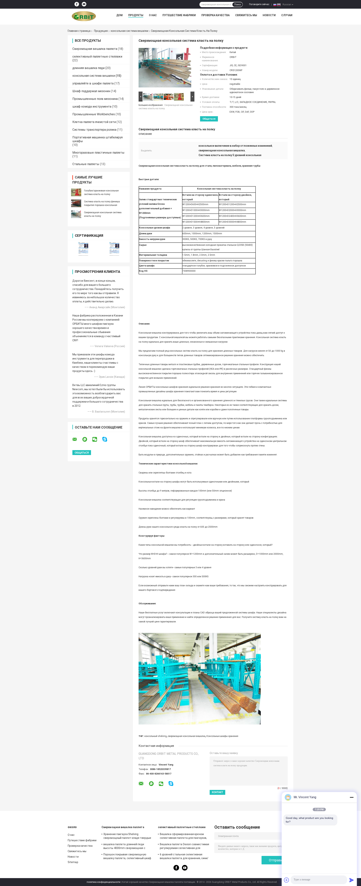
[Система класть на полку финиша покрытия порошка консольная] (76, 203)
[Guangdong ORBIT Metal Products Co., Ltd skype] (107, 439)
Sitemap (73, 862)
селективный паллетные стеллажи (97, 56)
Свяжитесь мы (246, 15)
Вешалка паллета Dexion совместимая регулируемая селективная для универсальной (184, 847)
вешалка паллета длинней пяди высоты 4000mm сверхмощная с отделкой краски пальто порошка (124, 847)
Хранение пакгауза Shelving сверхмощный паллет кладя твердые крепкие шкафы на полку (127, 836)
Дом (119, 15)
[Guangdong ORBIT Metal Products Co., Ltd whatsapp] (87, 439)
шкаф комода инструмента (91, 106)
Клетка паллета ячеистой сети (94, 122)
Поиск (237, 4)
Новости (269, 15)
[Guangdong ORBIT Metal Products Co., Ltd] (84, 16)
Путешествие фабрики (179, 15)
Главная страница (79, 30)
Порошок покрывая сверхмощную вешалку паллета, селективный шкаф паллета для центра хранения (127, 857)
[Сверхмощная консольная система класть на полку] (76, 214)
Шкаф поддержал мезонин (91, 91)
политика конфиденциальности (103, 882)
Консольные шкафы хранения (222, 736)
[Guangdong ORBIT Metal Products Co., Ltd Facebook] (76, 4)
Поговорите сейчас (259, 4)
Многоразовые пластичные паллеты (98, 152)
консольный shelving (155, 736)
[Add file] (286, 880)
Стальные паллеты (85, 164)
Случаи (286, 15)
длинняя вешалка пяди (88, 68)
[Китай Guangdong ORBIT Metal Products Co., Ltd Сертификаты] (83, 249)
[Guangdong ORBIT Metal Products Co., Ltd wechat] (97, 439)
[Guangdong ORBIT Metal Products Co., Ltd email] (77, 439)
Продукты (135, 15)
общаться (208, 118)
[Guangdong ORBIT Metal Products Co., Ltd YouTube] (84, 4)
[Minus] (351, 797)
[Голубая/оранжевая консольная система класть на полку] (76, 192)
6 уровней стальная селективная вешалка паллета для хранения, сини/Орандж (184, 857)
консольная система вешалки (129, 30)
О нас (153, 15)
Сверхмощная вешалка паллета (94, 49)
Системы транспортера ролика (94, 129)
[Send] (352, 880)
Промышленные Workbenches (93, 114)
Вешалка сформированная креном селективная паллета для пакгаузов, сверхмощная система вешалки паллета (183, 836)
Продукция (101, 30)
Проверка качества (215, 15)
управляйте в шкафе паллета (93, 83)
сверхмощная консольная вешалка (186, 736)
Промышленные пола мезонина (95, 99)
